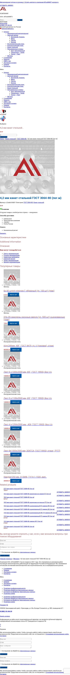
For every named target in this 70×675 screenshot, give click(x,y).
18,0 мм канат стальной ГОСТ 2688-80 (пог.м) (19, 497)
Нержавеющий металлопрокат (17, 33)
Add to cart (4, 137)
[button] (6, 5)
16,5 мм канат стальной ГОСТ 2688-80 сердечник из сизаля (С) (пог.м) (27, 494)
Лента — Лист (15, 54)
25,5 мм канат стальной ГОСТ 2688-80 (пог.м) (19, 489)
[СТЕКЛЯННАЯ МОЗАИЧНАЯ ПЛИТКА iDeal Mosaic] (3, 10)
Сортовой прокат (9, 259)
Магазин (16, 559)
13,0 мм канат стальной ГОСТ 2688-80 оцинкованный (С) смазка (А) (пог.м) (29, 516)
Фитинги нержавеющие (12, 262)
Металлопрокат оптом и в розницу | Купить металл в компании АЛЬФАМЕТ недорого (29, 2)
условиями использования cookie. (57, 634)
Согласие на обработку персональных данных (19, 592)
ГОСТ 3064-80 (21, 139)
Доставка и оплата (10, 63)
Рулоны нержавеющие (12, 255)
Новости (6, 59)
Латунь (13, 40)
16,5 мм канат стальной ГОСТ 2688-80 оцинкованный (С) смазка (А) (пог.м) (29, 506)
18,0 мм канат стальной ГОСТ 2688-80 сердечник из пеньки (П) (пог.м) (27, 502)
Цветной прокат (12, 35)
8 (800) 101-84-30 (6, 611)
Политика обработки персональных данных (19, 590)
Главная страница (6, 559)
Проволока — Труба (17, 52)
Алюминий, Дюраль (18, 37)
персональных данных (27, 552)
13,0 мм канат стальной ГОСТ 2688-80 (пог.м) (19, 526)
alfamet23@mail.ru (8, 29)
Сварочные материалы (11, 257)
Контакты (7, 66)
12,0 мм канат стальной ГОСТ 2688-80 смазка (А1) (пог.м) (23, 521)
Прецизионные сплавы (15, 49)
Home (2, 139)
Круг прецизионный (18, 51)
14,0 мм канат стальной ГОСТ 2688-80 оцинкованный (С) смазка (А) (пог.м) (29, 509)
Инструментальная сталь (15, 44)
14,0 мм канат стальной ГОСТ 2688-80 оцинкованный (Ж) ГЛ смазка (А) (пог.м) (30, 513)
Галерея (6, 64)
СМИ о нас (7, 61)
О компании (8, 57)
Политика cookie (9, 593)
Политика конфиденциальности (14, 588)
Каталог (6, 32)
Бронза (13, 42)
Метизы (10, 56)
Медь (13, 39)
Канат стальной (12, 47)
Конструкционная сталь (15, 45)
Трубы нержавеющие (11, 260)
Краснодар (3, 23)
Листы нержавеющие (11, 254)
